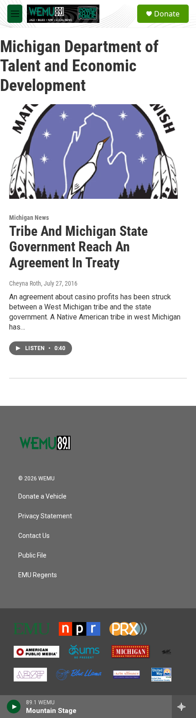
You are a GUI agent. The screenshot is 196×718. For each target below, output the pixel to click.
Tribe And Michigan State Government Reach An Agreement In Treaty (78, 247)
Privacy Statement (45, 516)
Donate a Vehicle (42, 496)
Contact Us (34, 535)
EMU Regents (37, 575)
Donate (167, 14)
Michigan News (29, 217)
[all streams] (184, 706)
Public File (32, 555)
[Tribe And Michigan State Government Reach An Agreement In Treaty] (93, 151)
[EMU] (32, 629)
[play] (14, 706)
